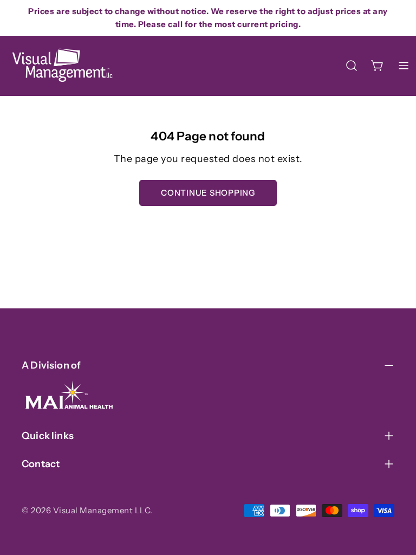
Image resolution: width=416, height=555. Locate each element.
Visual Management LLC (102, 510)
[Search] (351, 65)
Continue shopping (208, 193)
